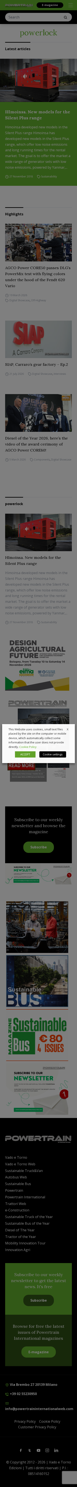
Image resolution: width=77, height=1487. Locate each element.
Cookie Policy (28, 747)
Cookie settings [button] (53, 754)
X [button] (67, 729)
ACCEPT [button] (25, 754)
